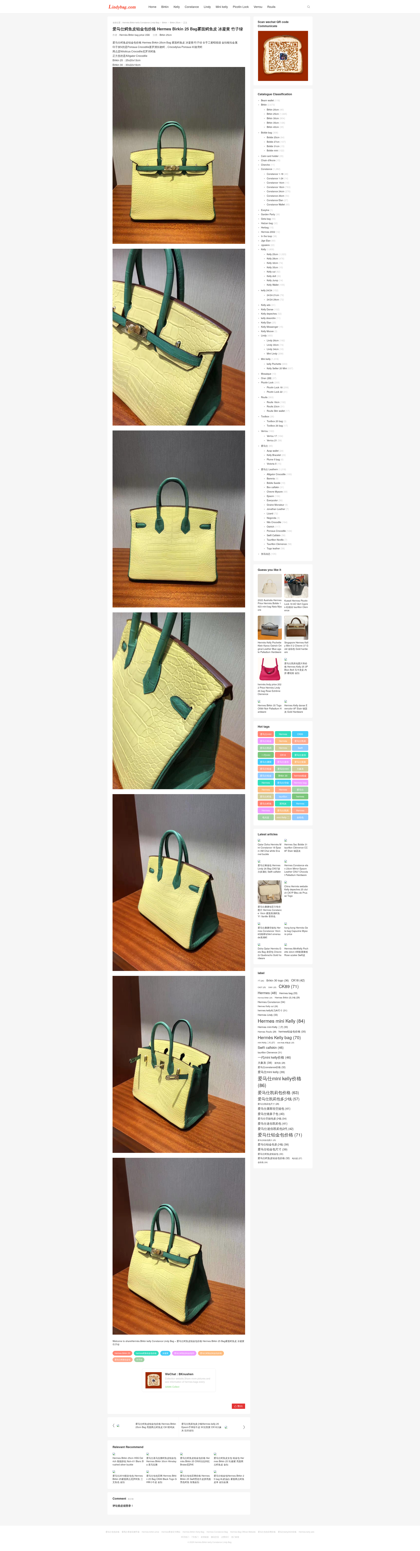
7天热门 (195, 1536)
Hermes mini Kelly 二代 (283, 790)
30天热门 (185, 1536)
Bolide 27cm (273, 141)
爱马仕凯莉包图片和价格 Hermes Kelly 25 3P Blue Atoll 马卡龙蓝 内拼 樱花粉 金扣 (296, 668)
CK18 (283, 755)
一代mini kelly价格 (265, 755)
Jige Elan (266, 240)
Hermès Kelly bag (283, 741)
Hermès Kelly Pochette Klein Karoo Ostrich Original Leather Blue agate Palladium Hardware (270, 647)
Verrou (258, 6)
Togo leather (273, 548)
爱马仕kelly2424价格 (287, 1531)
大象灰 (300, 768)
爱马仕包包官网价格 (267, 1531)
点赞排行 (225, 1536)
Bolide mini (272, 150)
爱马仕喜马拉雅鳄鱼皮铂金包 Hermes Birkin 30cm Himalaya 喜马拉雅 (161, 1461)
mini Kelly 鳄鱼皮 (285, 1042)
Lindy (207, 6)
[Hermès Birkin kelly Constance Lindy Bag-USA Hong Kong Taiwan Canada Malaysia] (122, 6)
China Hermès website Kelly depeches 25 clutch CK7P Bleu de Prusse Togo (296, 891)
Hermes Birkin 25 (122, 1353)
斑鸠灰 (283, 803)
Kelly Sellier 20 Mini (277, 368)
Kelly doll (271, 276)
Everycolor (272, 500)
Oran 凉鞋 (266, 378)
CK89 (300, 734)
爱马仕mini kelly (283, 769)
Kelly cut (271, 271)
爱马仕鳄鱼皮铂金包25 (184, 1353)
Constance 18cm (275, 187)
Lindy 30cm (273, 344)
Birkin (165, 6)
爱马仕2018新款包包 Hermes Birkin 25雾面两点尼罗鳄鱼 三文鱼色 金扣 (128, 1479)
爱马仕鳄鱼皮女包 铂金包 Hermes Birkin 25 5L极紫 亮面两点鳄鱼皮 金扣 (229, 1461)
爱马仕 (264, 445)
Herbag (265, 227)
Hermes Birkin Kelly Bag (193, 1531)
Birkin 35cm (273, 122)
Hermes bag (300, 782)
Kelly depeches (269, 313)
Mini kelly (222, 6)
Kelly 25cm (272, 254)
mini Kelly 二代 (283, 818)
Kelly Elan (266, 322)
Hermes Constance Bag (217, 1531)
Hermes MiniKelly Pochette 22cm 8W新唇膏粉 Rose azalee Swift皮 (296, 952)
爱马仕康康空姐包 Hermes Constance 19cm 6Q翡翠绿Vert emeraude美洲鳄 (269, 932)
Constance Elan (275, 200)
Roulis (271, 6)
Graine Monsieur (275, 504)
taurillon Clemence (283, 797)
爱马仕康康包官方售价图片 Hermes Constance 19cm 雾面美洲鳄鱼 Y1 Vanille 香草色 (270, 911)
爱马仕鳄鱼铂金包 (122, 1359)
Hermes (283, 747)
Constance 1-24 (275, 178)
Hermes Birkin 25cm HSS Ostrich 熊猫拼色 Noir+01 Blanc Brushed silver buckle (128, 1461)
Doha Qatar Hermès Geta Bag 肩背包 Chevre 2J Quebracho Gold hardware (270, 953)
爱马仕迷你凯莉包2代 (300, 755)
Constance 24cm (275, 191)
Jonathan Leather (276, 509)
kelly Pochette (274, 363)
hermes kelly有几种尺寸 (300, 797)
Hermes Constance (265, 783)
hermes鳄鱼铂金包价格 (146, 1353)
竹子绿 (139, 1359)
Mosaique (266, 373)
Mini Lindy (272, 353)
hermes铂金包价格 (300, 776)
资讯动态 (265, 553)
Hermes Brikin (265, 998)
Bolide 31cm (273, 146)
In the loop (266, 236)
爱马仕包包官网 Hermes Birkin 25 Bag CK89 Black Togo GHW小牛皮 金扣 (161, 1479)
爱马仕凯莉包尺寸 (283, 811)
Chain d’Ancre (268, 160)
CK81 (272, 987)
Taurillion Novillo (275, 539)
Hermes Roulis (300, 804)
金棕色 (300, 817)
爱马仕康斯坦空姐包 (266, 762)
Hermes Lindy (266, 790)
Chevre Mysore (275, 491)
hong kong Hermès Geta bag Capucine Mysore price (296, 931)
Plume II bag (273, 459)
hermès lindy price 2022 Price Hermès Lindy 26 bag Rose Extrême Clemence (269, 689)
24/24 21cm (273, 295)
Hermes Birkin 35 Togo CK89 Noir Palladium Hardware (270, 708)
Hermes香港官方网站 (170, 1531)
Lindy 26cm (273, 340)
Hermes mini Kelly (283, 734)
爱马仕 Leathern (269, 469)
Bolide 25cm (273, 137)
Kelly (177, 6)
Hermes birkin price (150, 1531)
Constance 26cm (275, 195)
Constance (192, 6)
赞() (238, 1406)
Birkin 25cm (175, 22)
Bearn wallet (267, 100)
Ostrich (270, 526)
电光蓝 (265, 817)
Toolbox (265, 416)
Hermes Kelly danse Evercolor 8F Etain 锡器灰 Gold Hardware (295, 708)
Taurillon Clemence (277, 544)
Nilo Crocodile (274, 522)
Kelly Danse (267, 309)
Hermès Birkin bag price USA (134, 34)
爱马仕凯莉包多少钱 (266, 748)
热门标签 (235, 1536)
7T (261, 980)
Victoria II (271, 463)
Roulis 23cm (273, 406)
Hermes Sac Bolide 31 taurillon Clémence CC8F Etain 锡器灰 (296, 847)
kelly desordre (268, 318)
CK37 (262, 987)
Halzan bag (267, 223)
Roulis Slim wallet (276, 410)
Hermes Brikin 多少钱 (265, 811)
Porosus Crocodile (276, 530)
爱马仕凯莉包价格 (300, 741)
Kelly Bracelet (274, 455)
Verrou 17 (272, 436)
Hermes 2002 (268, 231)
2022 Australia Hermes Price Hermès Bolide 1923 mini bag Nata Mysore (270, 604)
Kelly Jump (272, 280)
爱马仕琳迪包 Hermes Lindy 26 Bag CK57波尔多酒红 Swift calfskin (269, 868)
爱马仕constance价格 (300, 790)
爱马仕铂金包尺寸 (266, 769)
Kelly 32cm (272, 262)
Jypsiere (265, 245)
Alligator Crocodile (276, 474)
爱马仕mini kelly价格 (265, 734)
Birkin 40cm (273, 127)
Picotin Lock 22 (275, 391)
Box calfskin (273, 487)
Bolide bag (266, 132)
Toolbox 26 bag (275, 425)
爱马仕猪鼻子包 (300, 762)
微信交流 (215, 1536)
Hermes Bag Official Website (243, 1531)
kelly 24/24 (266, 290)
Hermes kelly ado (306, 1531)
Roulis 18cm (273, 402)
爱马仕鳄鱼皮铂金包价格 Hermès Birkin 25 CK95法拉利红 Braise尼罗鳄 (195, 1461)
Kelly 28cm (272, 258)
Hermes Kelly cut (300, 811)
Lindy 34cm (273, 349)
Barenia (271, 478)
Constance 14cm (275, 182)
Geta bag (266, 218)
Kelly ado (266, 305)
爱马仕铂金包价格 (266, 741)
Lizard (270, 513)
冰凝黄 (165, 1353)
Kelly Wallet (273, 284)
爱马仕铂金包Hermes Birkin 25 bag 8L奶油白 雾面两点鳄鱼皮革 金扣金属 (229, 1479)
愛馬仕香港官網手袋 (130, 1531)
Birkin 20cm (273, 109)
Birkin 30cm (273, 118)
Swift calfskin (300, 748)
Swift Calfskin (274, 535)
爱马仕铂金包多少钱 (266, 776)
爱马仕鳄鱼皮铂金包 (266, 804)
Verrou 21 (272, 440)
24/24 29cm (273, 299)
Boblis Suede (273, 482)
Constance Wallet (276, 204)
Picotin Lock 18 (275, 387)
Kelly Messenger (269, 326)
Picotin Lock (241, 6)
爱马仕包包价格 (112, 1531)
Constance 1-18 (275, 174)
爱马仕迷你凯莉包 (283, 762)
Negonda (271, 517)
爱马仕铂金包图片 (267, 1140)
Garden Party (268, 214)
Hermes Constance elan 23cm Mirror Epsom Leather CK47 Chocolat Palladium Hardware (296, 870)
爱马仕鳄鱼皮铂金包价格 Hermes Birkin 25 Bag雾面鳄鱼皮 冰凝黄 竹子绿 (178, 1342)
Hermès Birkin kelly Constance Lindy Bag (140, 22)
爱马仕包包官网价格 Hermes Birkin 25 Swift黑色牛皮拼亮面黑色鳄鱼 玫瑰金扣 (195, 1479)
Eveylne (265, 210)
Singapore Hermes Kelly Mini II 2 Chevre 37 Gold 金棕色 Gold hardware (296, 647)
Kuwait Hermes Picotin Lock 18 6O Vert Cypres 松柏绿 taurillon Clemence (296, 605)
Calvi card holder (270, 156)
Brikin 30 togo (282, 776)
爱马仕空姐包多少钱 (283, 783)
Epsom (270, 496)
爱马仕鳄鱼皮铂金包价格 (211, 1353)
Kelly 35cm (272, 267)
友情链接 (205, 1536)
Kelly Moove (267, 331)
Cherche (265, 164)
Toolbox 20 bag (275, 421)
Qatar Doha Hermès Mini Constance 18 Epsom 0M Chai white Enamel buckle (269, 849)
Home (152, 6)
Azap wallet (273, 450)
